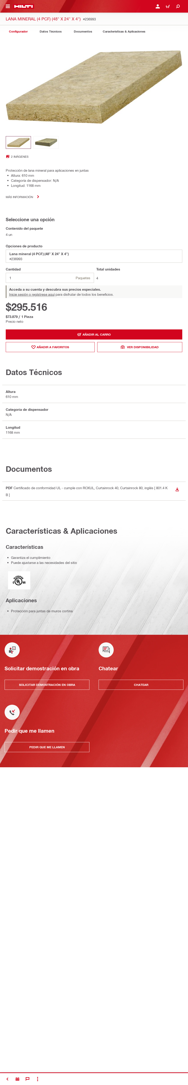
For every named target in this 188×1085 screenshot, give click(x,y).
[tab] (18, 31)
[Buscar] (178, 6)
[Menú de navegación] (8, 6)
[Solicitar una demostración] (17, 1079)
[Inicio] (23, 6)
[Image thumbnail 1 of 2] (18, 142)
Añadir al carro (97, 334)
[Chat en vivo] (27, 1079)
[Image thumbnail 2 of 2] (46, 142)
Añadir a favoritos (53, 347)
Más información (19, 197)
